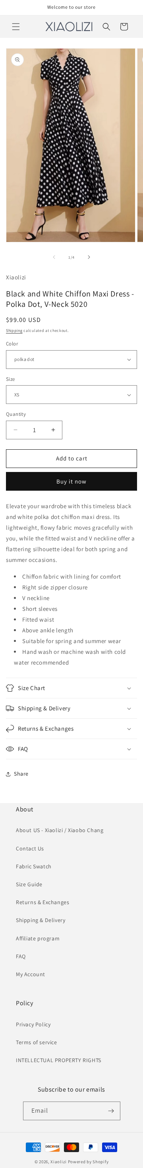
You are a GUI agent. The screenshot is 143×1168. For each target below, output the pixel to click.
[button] (16, 26)
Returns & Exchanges (42, 902)
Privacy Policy (33, 1024)
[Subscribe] (111, 1111)
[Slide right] (89, 257)
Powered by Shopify (88, 1161)
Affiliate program (38, 938)
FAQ (21, 956)
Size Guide (29, 884)
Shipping (14, 330)
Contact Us (30, 848)
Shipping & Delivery (40, 920)
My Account (30, 974)
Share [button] (21, 773)
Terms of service (36, 1042)
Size (10, 379)
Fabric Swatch (34, 866)
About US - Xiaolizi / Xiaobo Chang (59, 830)
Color (12, 343)
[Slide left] (54, 257)
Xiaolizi (58, 1161)
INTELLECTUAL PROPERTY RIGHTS (58, 1060)
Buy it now (71, 481)
